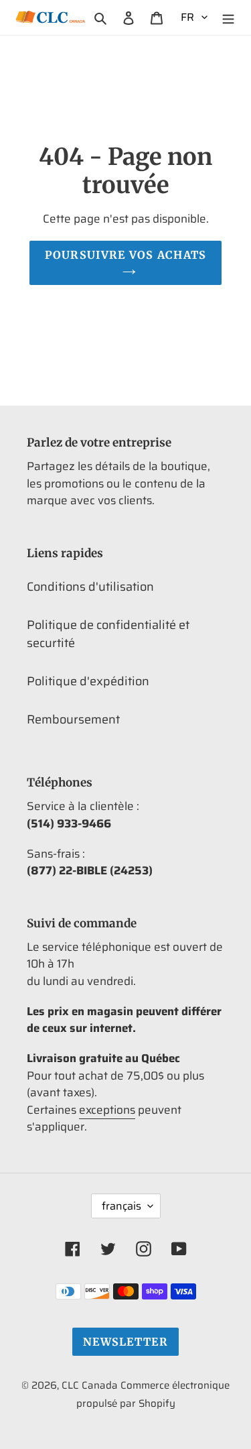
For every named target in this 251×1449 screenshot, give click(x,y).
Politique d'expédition (88, 681)
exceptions (107, 1109)
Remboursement (73, 719)
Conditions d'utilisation (90, 586)
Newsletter (125, 1341)
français (121, 1206)
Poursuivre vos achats (126, 255)
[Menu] (228, 17)
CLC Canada (90, 1385)
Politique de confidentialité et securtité (108, 634)
